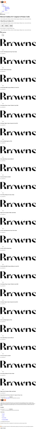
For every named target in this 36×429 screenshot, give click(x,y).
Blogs (3, 11)
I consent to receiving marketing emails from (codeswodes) (10, 410)
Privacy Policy (4, 417)
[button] (19, 6)
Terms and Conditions (5, 419)
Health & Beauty (7, 8)
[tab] (1, 25)
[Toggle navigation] (6, 3)
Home (3, 4)
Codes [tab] (3, 34)
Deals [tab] (3, 35)
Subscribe (11, 409)
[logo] (3, 3)
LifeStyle (6, 10)
